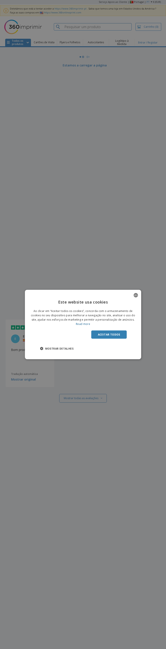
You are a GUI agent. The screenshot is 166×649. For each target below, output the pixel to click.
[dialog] (83, 324)
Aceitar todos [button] (109, 334)
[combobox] (136, 295)
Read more (83, 324)
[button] (56, 348)
